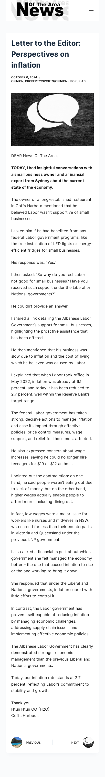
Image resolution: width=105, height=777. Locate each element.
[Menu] (91, 10)
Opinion (17, 81)
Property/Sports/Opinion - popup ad (55, 81)
